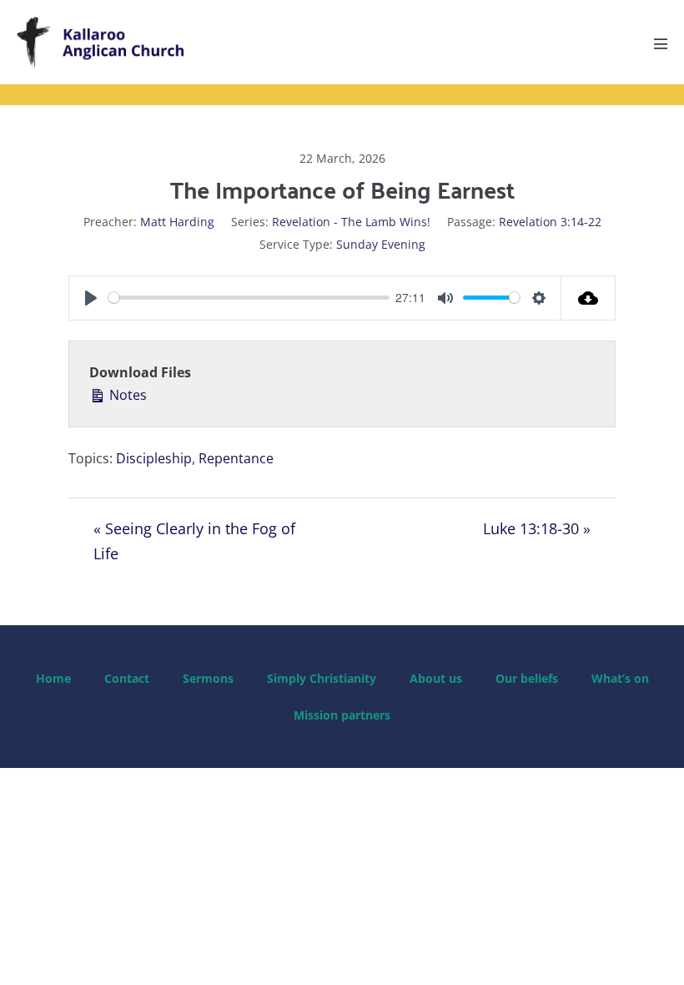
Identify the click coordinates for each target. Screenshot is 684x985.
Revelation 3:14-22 (550, 222)
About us (436, 678)
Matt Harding (177, 222)
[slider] (249, 298)
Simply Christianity (321, 678)
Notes (126, 395)
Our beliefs (526, 678)
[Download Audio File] (588, 298)
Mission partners (342, 715)
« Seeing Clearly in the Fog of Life (194, 541)
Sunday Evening (380, 244)
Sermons (208, 678)
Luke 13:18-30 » (537, 528)
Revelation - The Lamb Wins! (351, 222)
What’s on (620, 678)
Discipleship (154, 458)
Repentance (236, 458)
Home (53, 678)
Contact (126, 678)
